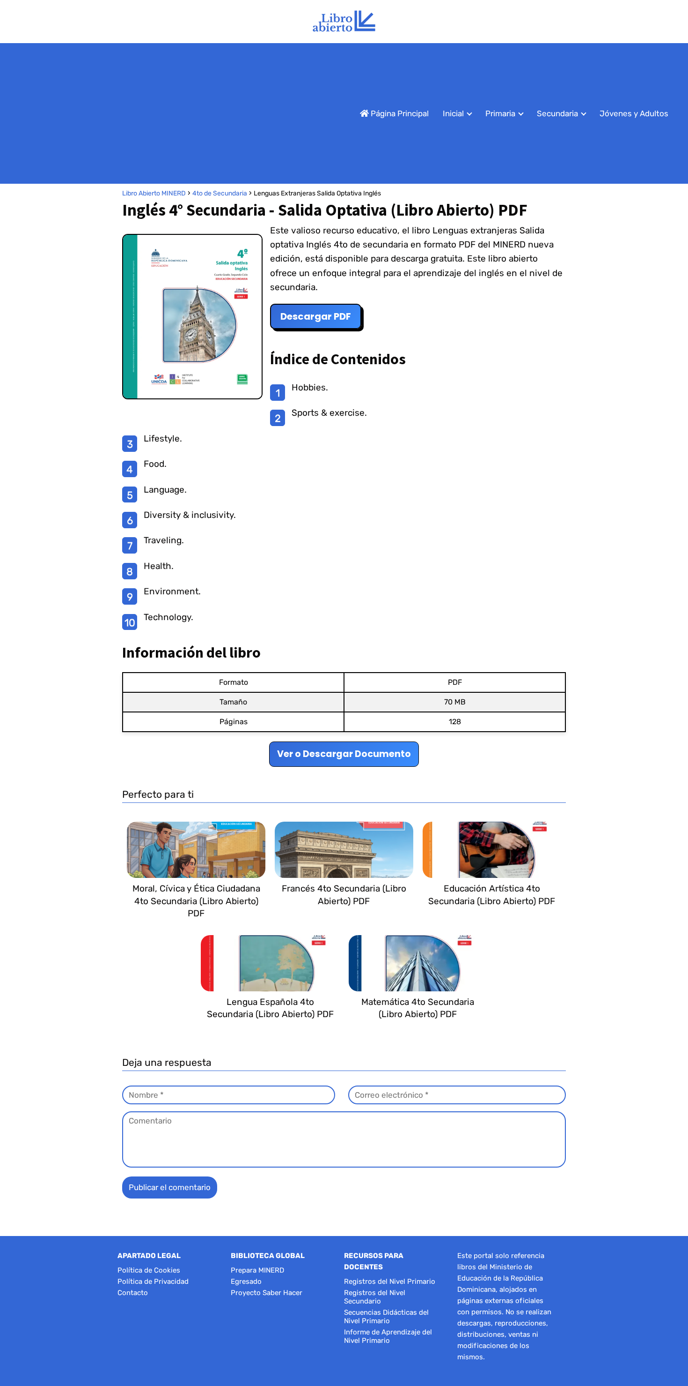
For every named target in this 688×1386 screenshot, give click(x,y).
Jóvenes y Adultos (634, 113)
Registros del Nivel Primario (389, 1281)
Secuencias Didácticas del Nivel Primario (386, 1316)
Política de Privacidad (153, 1281)
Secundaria (557, 113)
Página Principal (399, 113)
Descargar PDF (315, 316)
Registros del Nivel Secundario (374, 1297)
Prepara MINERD (257, 1270)
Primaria (500, 113)
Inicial (453, 113)
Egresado (246, 1281)
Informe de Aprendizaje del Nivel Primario (388, 1336)
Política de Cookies (148, 1270)
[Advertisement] (170, 113)
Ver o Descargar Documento (344, 754)
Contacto (132, 1293)
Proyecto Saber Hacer (266, 1293)
